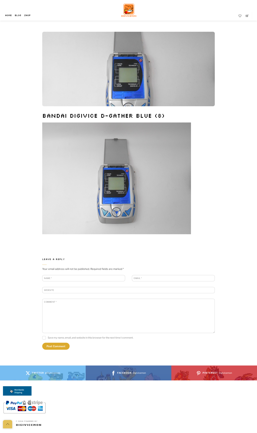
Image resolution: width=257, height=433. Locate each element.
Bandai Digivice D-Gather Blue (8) (103, 116)
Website (49, 290)
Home (8, 15)
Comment (50, 302)
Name (48, 278)
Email (138, 278)
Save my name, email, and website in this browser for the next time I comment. (90, 337)
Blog (18, 15)
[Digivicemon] (128, 10)
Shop (27, 15)
